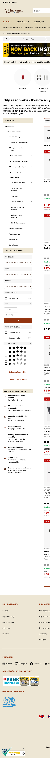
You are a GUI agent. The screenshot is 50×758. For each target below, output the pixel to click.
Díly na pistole (28, 27)
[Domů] (6, 39)
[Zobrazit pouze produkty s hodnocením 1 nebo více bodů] (18, 363)
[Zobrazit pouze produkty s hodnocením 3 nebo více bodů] (18, 355)
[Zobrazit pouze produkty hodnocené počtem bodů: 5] (18, 347)
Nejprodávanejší (8, 617)
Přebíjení (42, 640)
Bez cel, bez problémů (16, 421)
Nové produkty (8, 622)
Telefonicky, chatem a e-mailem (19, 410)
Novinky (5, 634)
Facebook (37, 664)
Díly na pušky (17, 27)
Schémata (22, 22)
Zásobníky (43, 634)
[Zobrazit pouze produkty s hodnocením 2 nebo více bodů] (18, 359)
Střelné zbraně (7, 27)
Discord (9, 664)
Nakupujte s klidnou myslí (17, 429)
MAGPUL (47, 426)
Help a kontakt (11, 2)
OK (18, 320)
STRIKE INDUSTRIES (13, 111)
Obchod (6, 22)
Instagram (23, 664)
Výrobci (38, 22)
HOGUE (46, 365)
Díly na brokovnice (40, 27)
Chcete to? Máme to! (15, 400)
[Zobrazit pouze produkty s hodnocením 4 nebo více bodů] (18, 351)
